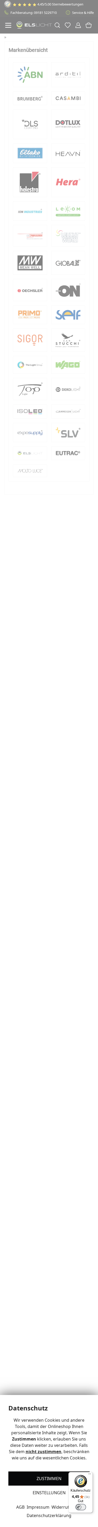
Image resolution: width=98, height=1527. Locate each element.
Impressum (38, 1507)
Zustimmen (49, 1478)
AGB (20, 1507)
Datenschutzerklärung (49, 1515)
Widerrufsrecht (66, 1507)
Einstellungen (49, 1493)
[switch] (81, 1507)
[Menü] (90, 1475)
